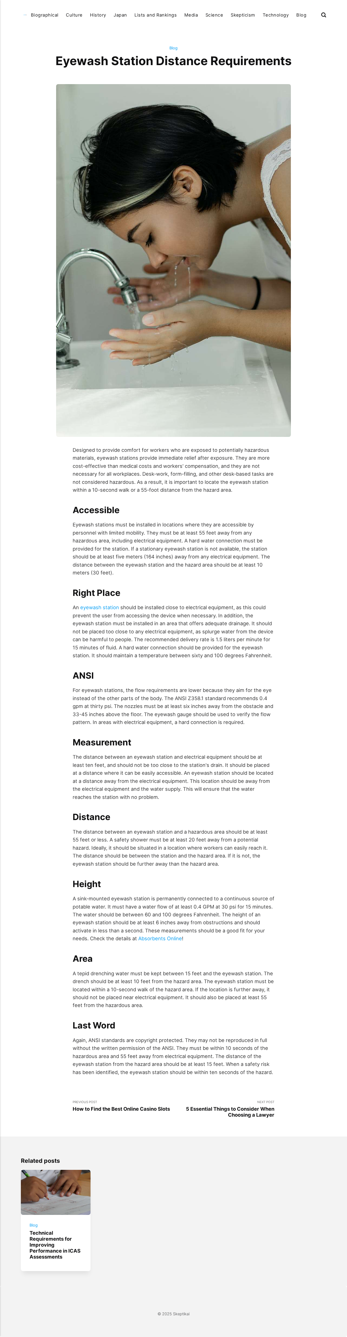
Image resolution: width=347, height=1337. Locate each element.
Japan (120, 15)
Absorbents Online (160, 938)
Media (191, 15)
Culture (74, 15)
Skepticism (243, 15)
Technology (276, 15)
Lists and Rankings (155, 15)
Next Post (230, 1109)
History (98, 15)
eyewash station (99, 607)
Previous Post (121, 1106)
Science (214, 15)
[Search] (323, 15)
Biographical (45, 15)
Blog (301, 15)
